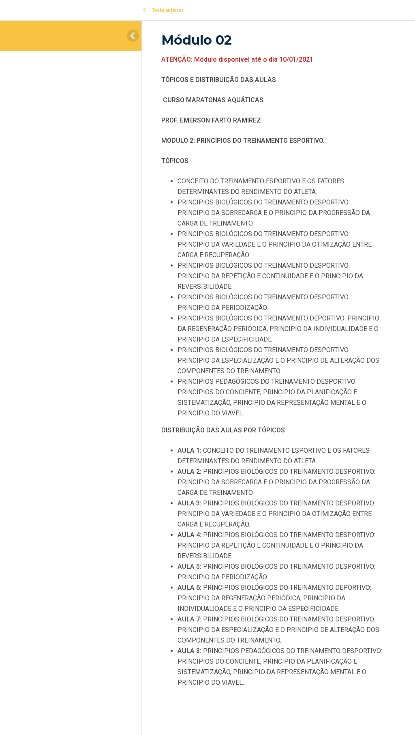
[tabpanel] (272, 376)
